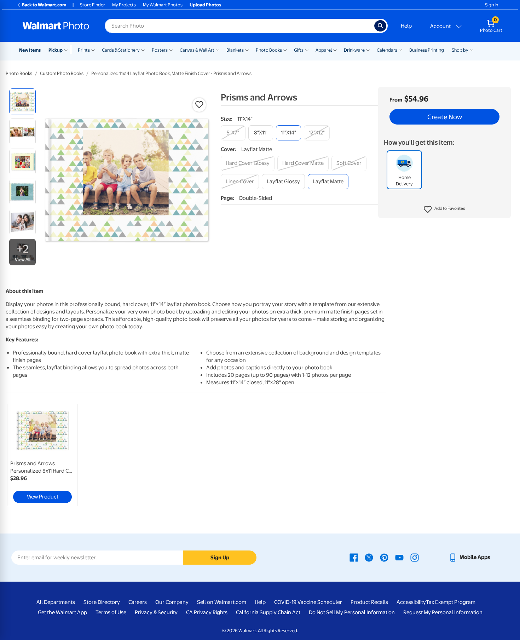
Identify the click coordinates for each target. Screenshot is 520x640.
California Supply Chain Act (268, 612)
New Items (30, 50)
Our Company (172, 602)
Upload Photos (205, 4)
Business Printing (426, 50)
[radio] (22, 101)
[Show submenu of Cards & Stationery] (143, 49)
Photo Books (269, 50)
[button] (444, 209)
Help (406, 26)
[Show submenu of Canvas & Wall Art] (217, 49)
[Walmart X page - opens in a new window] (369, 557)
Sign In (491, 4)
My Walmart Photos (163, 4)
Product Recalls (369, 602)
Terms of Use (111, 612)
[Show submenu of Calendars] (400, 49)
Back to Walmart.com (44, 4)
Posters (160, 50)
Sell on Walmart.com (221, 602)
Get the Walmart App (62, 612)
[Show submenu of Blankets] (247, 49)
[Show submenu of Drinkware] (368, 49)
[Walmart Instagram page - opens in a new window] (414, 557)
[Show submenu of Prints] (93, 49)
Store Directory (101, 602)
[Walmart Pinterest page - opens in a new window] (384, 557)
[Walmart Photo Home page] (56, 25)
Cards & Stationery (121, 50)
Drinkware (354, 50)
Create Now (444, 117)
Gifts (299, 50)
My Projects (124, 4)
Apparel (324, 50)
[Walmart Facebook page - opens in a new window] (353, 557)
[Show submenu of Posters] (171, 49)
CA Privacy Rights (206, 612)
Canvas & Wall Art (197, 50)
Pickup (55, 50)
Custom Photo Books (61, 73)
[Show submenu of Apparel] (335, 49)
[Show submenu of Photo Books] (285, 49)
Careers (137, 602)
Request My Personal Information (443, 612)
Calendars (387, 50)
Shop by (460, 50)
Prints (84, 50)
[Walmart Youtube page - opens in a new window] (399, 557)
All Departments (55, 602)
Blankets (235, 50)
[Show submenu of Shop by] (471, 49)
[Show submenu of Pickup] (67, 49)
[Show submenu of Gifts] (307, 49)
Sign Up (219, 557)
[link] (42, 455)
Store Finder (92, 4)
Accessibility (411, 602)
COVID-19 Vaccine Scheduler (308, 602)
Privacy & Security (156, 612)
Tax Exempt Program (450, 602)
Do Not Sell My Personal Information (352, 612)
